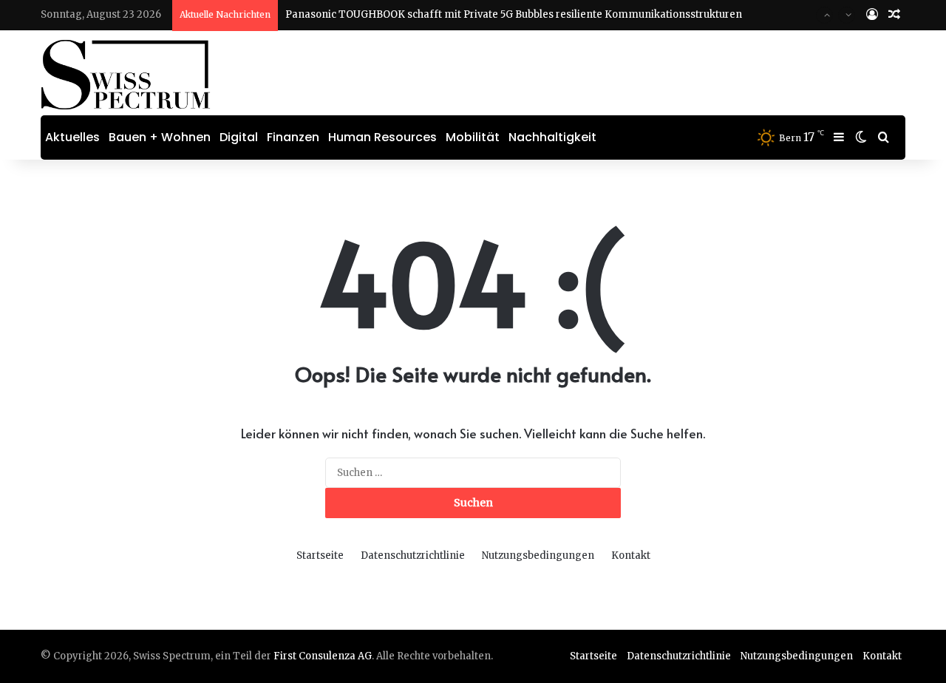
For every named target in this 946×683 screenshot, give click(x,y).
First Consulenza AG (322, 656)
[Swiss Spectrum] (126, 75)
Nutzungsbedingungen (538, 555)
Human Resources (382, 137)
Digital (239, 137)
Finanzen (293, 137)
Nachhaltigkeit (552, 137)
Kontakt (630, 555)
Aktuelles (72, 137)
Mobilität (473, 137)
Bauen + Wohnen (160, 137)
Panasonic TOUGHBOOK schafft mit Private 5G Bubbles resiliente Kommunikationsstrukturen (513, 14)
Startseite (320, 555)
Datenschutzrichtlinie (413, 555)
